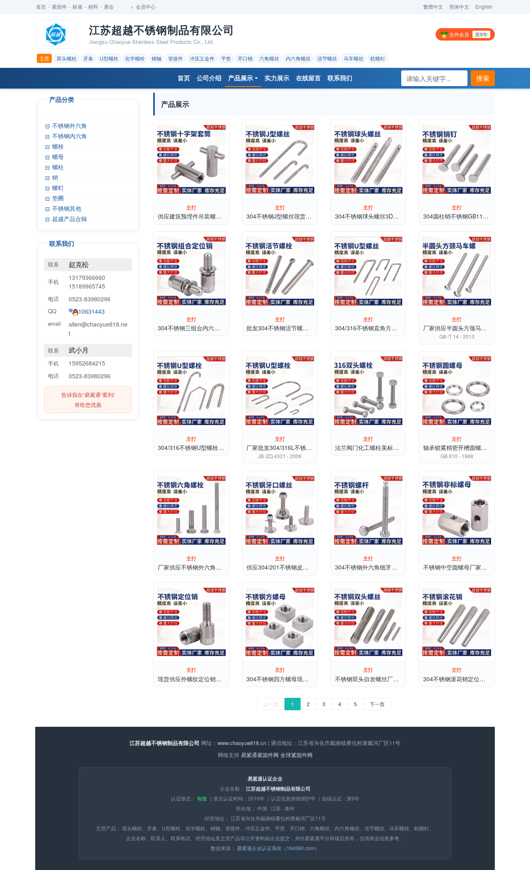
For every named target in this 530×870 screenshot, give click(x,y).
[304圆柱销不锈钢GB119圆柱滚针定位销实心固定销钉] (456, 159)
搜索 (482, 78)
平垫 (226, 58)
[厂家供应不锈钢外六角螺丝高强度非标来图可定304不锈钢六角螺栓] (191, 510)
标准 (77, 6)
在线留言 (308, 77)
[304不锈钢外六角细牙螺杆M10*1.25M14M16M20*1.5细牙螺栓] (368, 510)
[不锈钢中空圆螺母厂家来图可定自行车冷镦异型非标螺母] (456, 510)
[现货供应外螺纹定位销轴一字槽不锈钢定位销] (191, 621)
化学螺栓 (135, 58)
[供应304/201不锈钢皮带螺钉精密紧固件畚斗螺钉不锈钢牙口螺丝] (280, 510)
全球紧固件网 (296, 755)
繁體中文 (433, 6)
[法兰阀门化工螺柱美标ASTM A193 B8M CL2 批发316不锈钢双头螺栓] (368, 390)
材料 (93, 6)
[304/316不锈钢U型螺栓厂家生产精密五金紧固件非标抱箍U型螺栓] (191, 390)
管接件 (175, 58)
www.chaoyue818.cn (241, 743)
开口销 (245, 58)
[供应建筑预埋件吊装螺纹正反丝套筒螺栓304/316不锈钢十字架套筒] (191, 159)
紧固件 (59, 6)
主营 (44, 58)
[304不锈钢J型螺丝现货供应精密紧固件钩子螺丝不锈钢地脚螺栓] (280, 159)
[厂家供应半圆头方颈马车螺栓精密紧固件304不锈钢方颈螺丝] (456, 271)
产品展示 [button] (240, 77)
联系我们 (340, 77)
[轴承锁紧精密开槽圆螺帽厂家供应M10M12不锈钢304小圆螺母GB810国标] (456, 390)
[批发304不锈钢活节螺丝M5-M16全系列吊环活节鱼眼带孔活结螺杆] (280, 271)
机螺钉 (377, 58)
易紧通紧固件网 (260, 755)
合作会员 (468, 34)
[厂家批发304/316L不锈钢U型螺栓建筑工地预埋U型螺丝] (280, 390)
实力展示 (277, 77)
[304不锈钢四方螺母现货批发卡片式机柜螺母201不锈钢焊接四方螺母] (280, 621)
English (483, 6)
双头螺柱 (67, 58)
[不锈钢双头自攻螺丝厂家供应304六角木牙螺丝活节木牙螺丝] (368, 621)
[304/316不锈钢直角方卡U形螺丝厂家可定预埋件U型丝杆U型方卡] (368, 271)
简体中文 (459, 6)
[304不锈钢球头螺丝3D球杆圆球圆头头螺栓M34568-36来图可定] (368, 159)
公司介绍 (209, 77)
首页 (41, 6)
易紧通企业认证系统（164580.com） (278, 847)
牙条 (88, 58)
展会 (109, 6)
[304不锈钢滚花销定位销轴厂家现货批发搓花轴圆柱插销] (456, 621)
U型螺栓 (109, 58)
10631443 (91, 311)
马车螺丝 (354, 58)
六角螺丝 (269, 58)
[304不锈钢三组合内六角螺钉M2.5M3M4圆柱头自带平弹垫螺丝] (191, 271)
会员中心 (146, 6)
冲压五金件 (202, 58)
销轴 (156, 58)
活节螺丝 (327, 58)
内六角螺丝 (298, 58)
